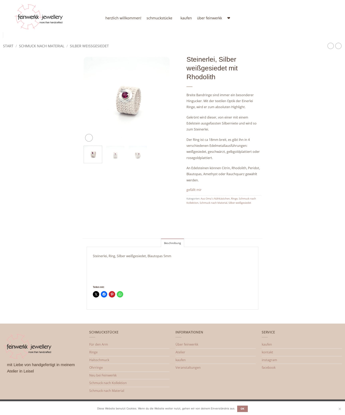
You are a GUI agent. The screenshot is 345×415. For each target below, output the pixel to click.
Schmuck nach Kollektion (108, 383)
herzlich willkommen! (123, 18)
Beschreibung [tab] (172, 243)
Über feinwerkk (186, 344)
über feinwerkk (209, 18)
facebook (269, 367)
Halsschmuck (99, 360)
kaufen (186, 18)
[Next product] (330, 46)
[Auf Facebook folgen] (313, 18)
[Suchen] (329, 17)
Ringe (234, 198)
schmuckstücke (159, 18)
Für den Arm (98, 344)
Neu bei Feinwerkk (103, 375)
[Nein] (339, 410)
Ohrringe (96, 367)
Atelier (180, 352)
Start (8, 45)
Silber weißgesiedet (89, 45)
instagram (269, 360)
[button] (89, 138)
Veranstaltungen (188, 367)
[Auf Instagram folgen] (319, 18)
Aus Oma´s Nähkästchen (215, 198)
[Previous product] (338, 46)
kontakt (267, 352)
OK (243, 408)
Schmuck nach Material (41, 45)
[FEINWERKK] (56, 16)
